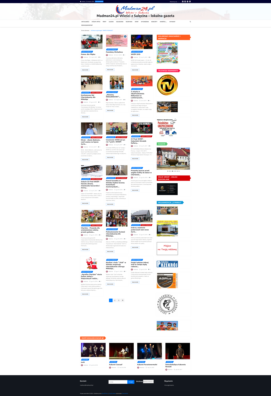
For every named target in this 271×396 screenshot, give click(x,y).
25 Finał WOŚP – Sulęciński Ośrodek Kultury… (138, 141)
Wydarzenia (145, 21)
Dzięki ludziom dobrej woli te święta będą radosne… (140, 264)
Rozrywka (129, 21)
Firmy (104, 21)
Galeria (111, 21)
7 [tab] (177, 171)
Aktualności (85, 21)
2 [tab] (169, 171)
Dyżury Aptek (96, 21)
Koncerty (154, 21)
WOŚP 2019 (135, 54)
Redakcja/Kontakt (87, 25)
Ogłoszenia (119, 21)
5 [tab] (174, 171)
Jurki (83, 362)
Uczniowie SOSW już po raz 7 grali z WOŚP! (115, 141)
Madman (86, 57)
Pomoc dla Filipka (88, 54)
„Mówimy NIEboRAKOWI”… (113, 96)
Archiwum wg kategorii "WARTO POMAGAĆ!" (102, 30)
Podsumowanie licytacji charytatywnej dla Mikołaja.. (115, 234)
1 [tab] (167, 171)
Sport (137, 21)
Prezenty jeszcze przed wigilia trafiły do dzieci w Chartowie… (141, 173)
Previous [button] (158, 158)
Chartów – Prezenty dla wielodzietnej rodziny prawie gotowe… (90, 230)
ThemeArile (125, 393)
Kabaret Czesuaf (115, 364)
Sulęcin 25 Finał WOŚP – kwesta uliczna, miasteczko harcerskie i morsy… (90, 185)
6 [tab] (175, 171)
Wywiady (172, 21)
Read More (85, 70)
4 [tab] (172, 171)
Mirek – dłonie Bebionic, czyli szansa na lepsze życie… (90, 142)
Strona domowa (85, 30)
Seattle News (112, 393)
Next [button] (188, 158)
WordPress (105, 393)
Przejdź (131, 382)
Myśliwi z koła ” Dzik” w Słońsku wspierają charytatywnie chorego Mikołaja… (116, 265)
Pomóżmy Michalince (114, 52)
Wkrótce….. (163, 21)
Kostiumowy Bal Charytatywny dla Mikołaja (88, 97)
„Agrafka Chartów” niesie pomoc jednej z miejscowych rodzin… (91, 276)
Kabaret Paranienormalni (147, 364)
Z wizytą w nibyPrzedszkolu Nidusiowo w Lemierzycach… (137, 95)
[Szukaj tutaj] (190, 21)
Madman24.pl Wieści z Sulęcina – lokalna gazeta (135, 16)
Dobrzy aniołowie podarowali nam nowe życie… (140, 230)
